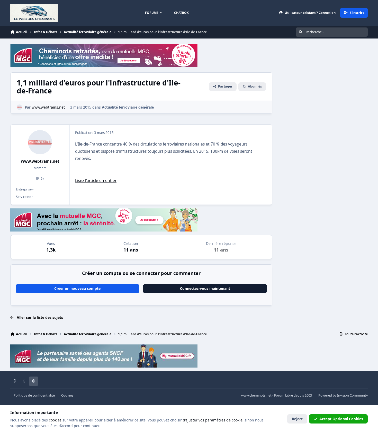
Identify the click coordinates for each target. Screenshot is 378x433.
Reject (297, 418)
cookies (55, 420)
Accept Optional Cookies (341, 418)
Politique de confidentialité (34, 395)
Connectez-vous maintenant (205, 288)
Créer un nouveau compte (77, 288)
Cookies (67, 395)
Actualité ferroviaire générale (128, 107)
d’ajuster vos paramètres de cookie (212, 420)
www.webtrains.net (40, 161)
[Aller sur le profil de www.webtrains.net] (19, 107)
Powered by (343, 395)
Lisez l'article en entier (95, 180)
